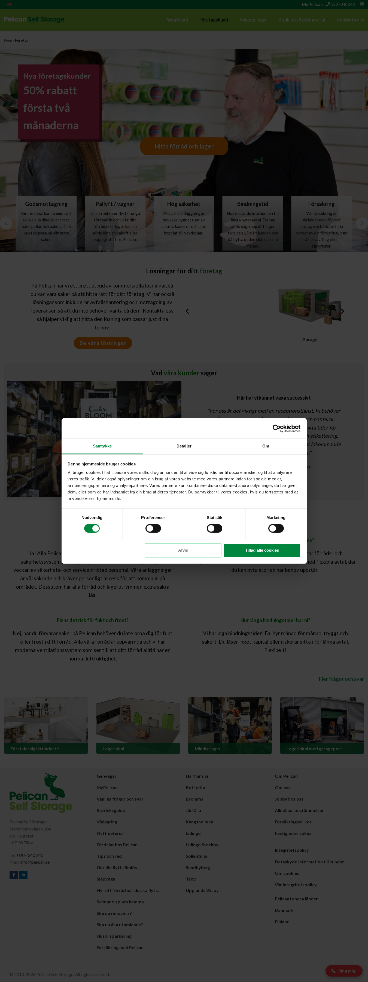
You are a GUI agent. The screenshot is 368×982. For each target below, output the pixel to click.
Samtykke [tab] (102, 446)
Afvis (183, 550)
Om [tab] (265, 446)
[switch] (153, 528)
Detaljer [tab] (184, 446)
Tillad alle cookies (262, 550)
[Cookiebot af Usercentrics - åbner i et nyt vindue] (276, 428)
